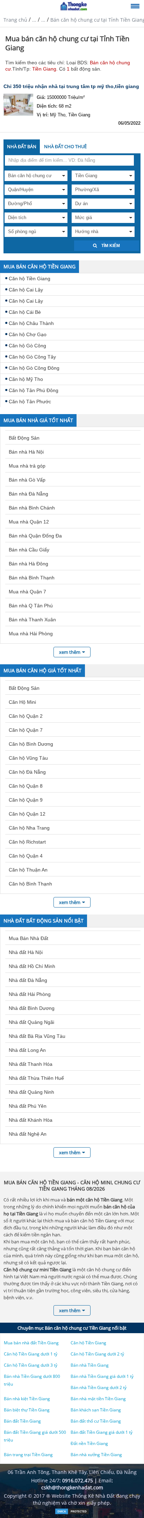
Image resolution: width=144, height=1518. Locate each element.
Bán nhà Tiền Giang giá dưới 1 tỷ (102, 1376)
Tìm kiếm (110, 245)
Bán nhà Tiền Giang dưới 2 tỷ (99, 1387)
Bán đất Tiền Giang (22, 1421)
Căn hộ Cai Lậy (26, 289)
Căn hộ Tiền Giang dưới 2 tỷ (97, 1354)
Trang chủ (15, 19)
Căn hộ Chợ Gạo (27, 334)
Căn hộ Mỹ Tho (26, 379)
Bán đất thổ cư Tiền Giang (96, 1421)
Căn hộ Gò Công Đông (34, 368)
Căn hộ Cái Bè (25, 312)
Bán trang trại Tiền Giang (28, 1455)
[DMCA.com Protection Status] (72, 1513)
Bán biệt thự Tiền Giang (27, 1410)
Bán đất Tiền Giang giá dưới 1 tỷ (101, 1432)
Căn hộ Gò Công (27, 345)
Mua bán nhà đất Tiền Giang (31, 1343)
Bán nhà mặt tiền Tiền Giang (98, 1399)
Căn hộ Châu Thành (31, 323)
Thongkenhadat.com (73, 6)
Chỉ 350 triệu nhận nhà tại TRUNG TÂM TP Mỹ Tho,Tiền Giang (71, 86)
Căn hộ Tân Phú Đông (33, 390)
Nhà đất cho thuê (65, 146)
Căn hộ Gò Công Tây (32, 357)
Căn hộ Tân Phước (30, 401)
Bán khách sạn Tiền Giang (96, 1410)
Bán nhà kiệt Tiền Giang (27, 1399)
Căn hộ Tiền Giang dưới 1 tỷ (30, 1354)
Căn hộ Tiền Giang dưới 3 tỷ (30, 1365)
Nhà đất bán (21, 146)
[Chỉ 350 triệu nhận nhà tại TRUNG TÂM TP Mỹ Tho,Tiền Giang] (18, 106)
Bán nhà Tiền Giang (90, 1365)
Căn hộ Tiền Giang (29, 278)
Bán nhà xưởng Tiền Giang (96, 1455)
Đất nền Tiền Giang (89, 1443)
